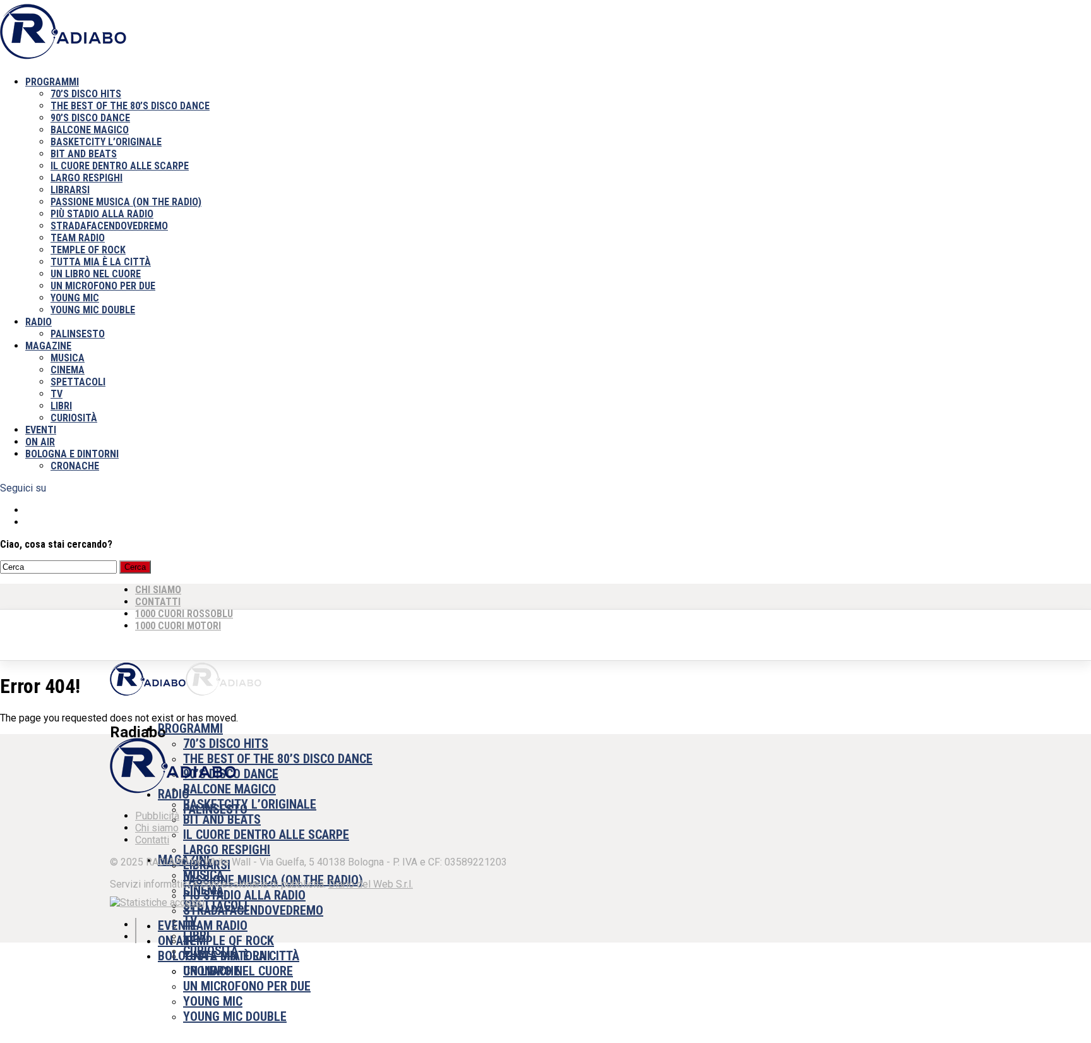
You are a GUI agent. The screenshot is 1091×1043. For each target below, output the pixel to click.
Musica (68, 358)
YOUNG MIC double (93, 310)
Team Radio (78, 238)
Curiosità (74, 418)
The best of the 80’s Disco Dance (130, 106)
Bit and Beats (84, 154)
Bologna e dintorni (72, 454)
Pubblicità (157, 816)
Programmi (52, 82)
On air (40, 442)
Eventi (40, 430)
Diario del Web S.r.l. (370, 884)
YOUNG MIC (75, 298)
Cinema (68, 370)
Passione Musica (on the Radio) (126, 202)
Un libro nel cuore (96, 274)
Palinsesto (78, 334)
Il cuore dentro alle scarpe (120, 166)
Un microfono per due (103, 286)
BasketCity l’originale (106, 142)
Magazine (48, 346)
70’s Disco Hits (86, 94)
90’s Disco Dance (90, 118)
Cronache (75, 466)
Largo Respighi (86, 178)
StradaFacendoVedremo (109, 226)
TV (57, 394)
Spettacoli (78, 382)
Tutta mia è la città (101, 262)
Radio (38, 322)
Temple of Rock (88, 250)
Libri (61, 406)
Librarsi (70, 190)
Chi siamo (157, 828)
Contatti (152, 840)
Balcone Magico (90, 130)
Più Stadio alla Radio (102, 214)
